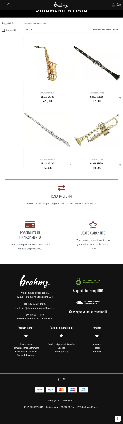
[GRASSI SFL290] (47, 130)
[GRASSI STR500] (97, 130)
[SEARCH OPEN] (9, 5)
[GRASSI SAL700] (47, 63)
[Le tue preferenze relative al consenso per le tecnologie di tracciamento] (118, 419)
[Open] (3, 5)
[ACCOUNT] (113, 5)
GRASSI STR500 (97, 163)
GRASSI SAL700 (47, 96)
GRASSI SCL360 (97, 96)
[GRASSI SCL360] (97, 63)
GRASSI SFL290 (47, 163)
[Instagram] (64, 379)
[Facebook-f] (59, 379)
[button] (70, 98)
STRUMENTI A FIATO (47, 93)
